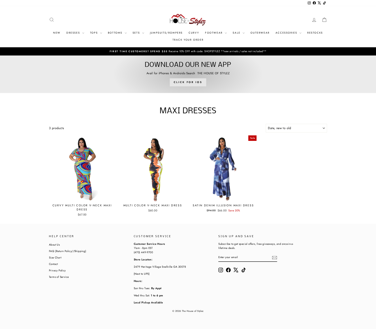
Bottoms (116, 33)
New (57, 33)
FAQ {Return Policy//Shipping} (67, 251)
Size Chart (55, 257)
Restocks (315, 33)
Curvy (194, 33)
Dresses (73, 33)
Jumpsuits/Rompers (166, 33)
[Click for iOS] (188, 74)
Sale (237, 33)
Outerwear (259, 33)
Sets (137, 33)
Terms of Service (59, 277)
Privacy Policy (57, 270)
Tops (94, 33)
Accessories (287, 33)
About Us (54, 245)
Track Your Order (188, 40)
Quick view (82, 197)
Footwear (214, 33)
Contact (53, 264)
